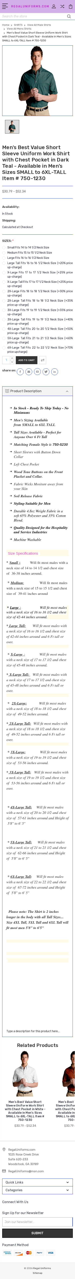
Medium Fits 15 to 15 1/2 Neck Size (29, 252)
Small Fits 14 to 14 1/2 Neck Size (28, 247)
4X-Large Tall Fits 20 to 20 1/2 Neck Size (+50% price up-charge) (40, 331)
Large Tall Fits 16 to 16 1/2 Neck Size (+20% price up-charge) (40, 265)
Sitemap (37, 1273)
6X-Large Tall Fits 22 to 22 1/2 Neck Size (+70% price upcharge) (40, 350)
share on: (9, 370)
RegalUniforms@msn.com (26, 1171)
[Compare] (62, 7)
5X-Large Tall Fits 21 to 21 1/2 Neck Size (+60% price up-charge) (40, 340)
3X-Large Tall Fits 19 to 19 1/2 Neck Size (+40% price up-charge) (40, 321)
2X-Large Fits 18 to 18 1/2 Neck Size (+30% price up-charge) (40, 293)
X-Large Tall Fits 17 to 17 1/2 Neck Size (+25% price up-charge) (40, 284)
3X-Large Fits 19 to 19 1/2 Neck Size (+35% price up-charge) (40, 312)
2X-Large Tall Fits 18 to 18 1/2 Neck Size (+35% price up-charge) (40, 303)
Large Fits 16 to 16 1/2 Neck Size (28, 258)
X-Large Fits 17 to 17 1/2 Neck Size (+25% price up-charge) (40, 274)
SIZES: (8, 241)
